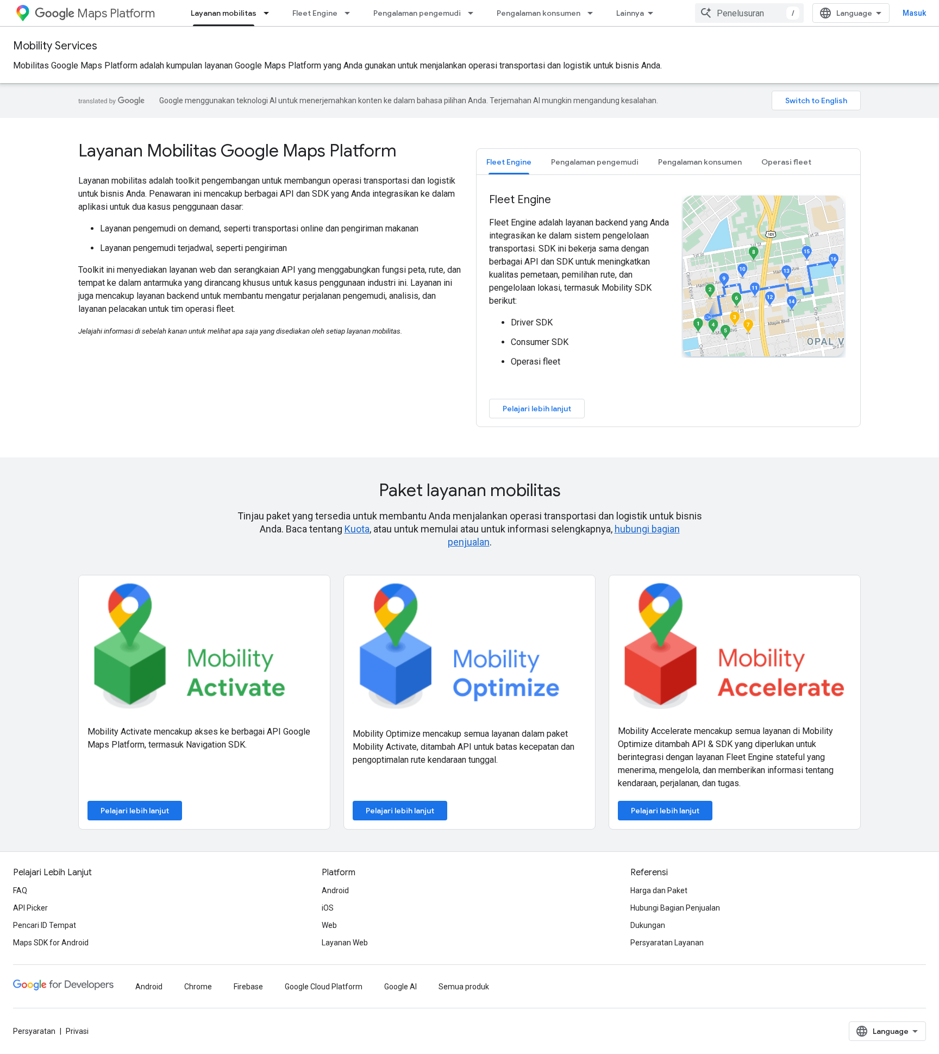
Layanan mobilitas (223, 13)
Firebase (248, 986)
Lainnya (630, 13)
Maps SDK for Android (51, 942)
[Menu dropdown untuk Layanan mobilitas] (269, 13)
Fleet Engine (314, 13)
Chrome (198, 986)
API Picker (30, 908)
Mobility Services (55, 46)
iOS (328, 908)
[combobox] (749, 13)
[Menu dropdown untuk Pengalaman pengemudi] (474, 13)
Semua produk (464, 986)
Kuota (357, 529)
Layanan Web (345, 942)
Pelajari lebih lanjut (537, 408)
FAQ (20, 890)
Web (329, 925)
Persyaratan (34, 1031)
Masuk (914, 13)
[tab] (509, 161)
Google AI (400, 986)
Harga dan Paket (658, 890)
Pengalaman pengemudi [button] (594, 162)
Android (335, 890)
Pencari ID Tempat (44, 925)
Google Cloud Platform (323, 986)
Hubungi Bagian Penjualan (675, 908)
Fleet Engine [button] (508, 162)
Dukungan (647, 925)
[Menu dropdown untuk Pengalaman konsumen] (593, 13)
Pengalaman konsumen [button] (700, 162)
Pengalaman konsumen (538, 13)
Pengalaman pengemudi (417, 13)
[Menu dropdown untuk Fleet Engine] (350, 13)
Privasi (77, 1031)
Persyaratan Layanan (667, 942)
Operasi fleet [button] (786, 162)
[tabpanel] (668, 305)
